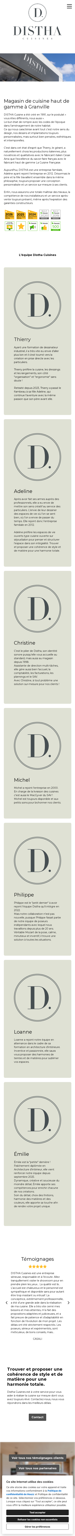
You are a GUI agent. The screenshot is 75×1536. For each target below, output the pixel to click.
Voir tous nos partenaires (38, 1468)
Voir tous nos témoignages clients (37, 1458)
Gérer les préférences (37, 1526)
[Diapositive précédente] (7, 1303)
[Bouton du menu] (69, 6)
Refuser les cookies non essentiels (38, 1519)
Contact (37, 1417)
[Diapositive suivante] (68, 1303)
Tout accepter (37, 1512)
